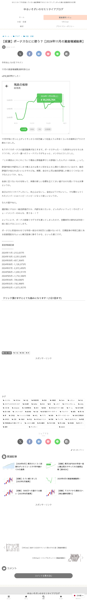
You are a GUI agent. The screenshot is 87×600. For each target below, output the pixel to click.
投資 (23, 353)
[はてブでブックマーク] (39, 54)
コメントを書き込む (43, 576)
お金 (16, 353)
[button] (67, 54)
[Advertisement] (43, 376)
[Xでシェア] (20, 54)
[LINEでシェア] (57, 54)
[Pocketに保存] (48, 54)
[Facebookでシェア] (29, 54)
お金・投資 (7, 353)
